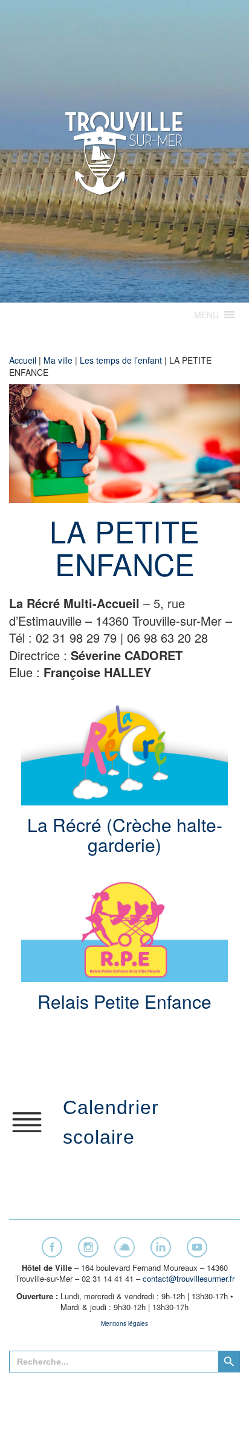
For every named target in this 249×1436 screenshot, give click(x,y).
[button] (206, 315)
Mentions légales (124, 1323)
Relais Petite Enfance (124, 1001)
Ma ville (58, 360)
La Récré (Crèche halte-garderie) (124, 834)
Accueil (22, 360)
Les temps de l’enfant (121, 360)
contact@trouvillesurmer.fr (188, 1278)
